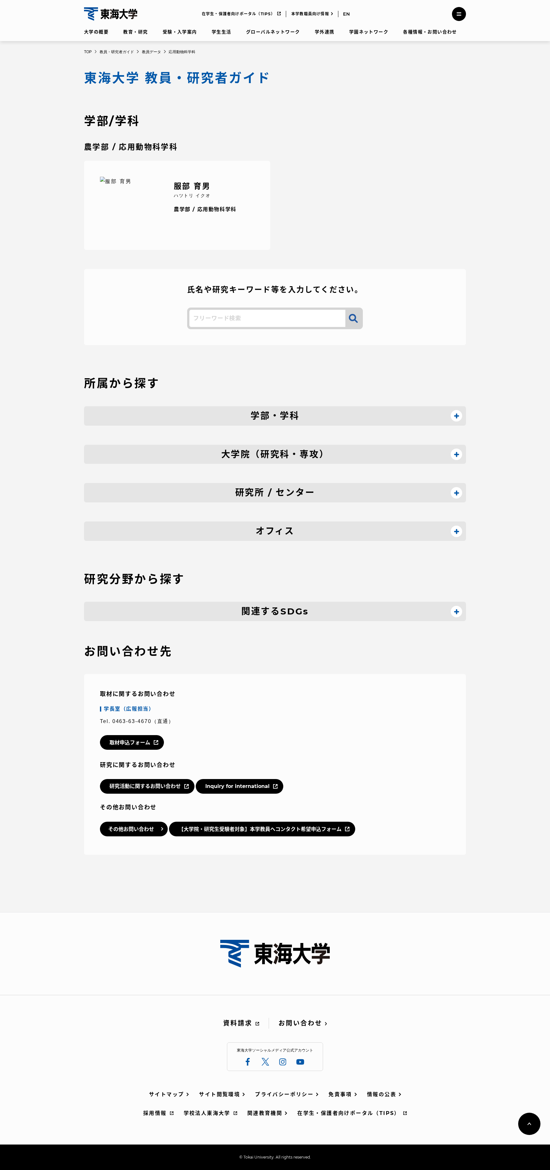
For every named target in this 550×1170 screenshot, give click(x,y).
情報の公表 (381, 1094)
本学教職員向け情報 (310, 13)
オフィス (275, 531)
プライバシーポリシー (284, 1094)
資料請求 (237, 1023)
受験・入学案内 (180, 32)
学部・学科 (275, 415)
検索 (353, 318)
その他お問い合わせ (131, 829)
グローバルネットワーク (273, 32)
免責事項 (340, 1094)
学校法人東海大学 (207, 1113)
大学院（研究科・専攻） (275, 454)
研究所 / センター (275, 492)
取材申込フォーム (129, 743)
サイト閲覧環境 (219, 1094)
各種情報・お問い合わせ (430, 32)
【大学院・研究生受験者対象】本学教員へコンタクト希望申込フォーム (260, 829)
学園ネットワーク (368, 32)
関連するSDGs (275, 611)
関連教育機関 (264, 1113)
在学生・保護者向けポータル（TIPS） (238, 13)
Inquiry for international (237, 786)
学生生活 (221, 32)
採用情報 (155, 1113)
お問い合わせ (300, 1023)
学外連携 (325, 32)
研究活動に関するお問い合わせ (145, 786)
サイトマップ (166, 1094)
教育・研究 (135, 32)
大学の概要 (96, 32)
